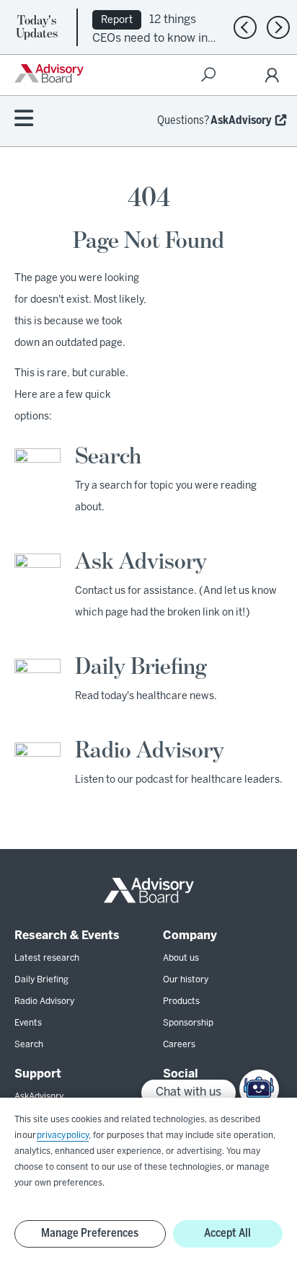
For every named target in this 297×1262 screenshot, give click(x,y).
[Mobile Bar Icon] (23, 119)
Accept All (227, 1233)
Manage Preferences (89, 1233)
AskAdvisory (241, 120)
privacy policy (63, 1135)
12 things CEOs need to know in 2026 (150, 37)
